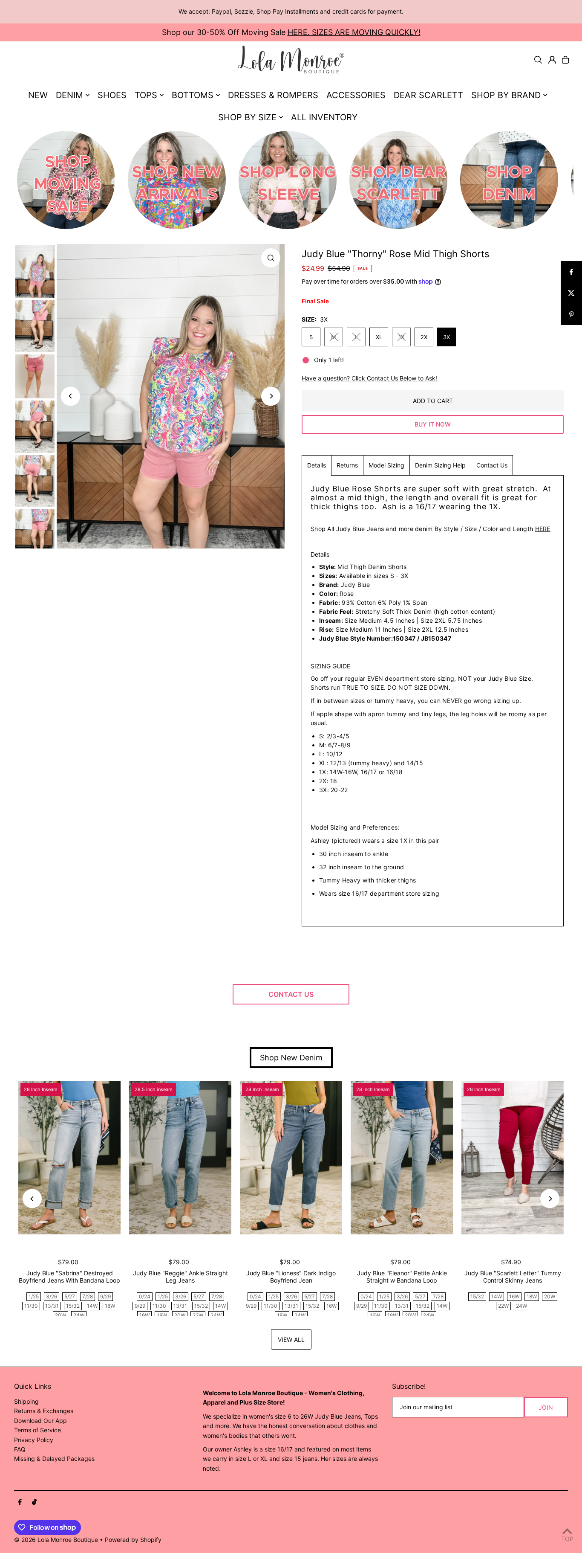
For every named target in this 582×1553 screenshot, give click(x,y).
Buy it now (433, 424)
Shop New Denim (291, 1057)
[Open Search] (538, 60)
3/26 (51, 1296)
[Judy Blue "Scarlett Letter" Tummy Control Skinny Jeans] (512, 1157)
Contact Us (491, 465)
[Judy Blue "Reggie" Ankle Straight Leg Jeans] (180, 1157)
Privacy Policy (33, 1439)
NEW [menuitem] (38, 95)
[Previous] (70, 396)
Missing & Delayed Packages (54, 1458)
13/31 (52, 1306)
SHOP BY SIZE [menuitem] (247, 117)
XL (379, 337)
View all (291, 1339)
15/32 (73, 1306)
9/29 (105, 1296)
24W (78, 1315)
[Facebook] (20, 1502)
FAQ (20, 1449)
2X (424, 337)
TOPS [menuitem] (146, 95)
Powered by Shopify (133, 1539)
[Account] (552, 60)
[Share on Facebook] (571, 271)
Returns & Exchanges (43, 1410)
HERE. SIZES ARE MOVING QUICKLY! (354, 32)
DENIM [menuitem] (69, 95)
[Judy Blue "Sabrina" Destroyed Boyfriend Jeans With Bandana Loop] (69, 1157)
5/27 (69, 1296)
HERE (542, 528)
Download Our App (40, 1420)
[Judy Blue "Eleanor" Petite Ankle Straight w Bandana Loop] (402, 1157)
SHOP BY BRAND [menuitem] (506, 95)
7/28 (87, 1296)
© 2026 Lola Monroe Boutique (56, 1539)
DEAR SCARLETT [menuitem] (428, 95)
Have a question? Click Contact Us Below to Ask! (369, 378)
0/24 (144, 1296)
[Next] (270, 396)
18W (110, 1306)
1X (401, 337)
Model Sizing (386, 465)
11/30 (31, 1306)
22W (198, 1315)
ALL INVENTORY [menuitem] (324, 117)
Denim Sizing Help (440, 465)
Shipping (26, 1401)
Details (316, 465)
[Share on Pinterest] (571, 314)
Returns (347, 465)
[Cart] (565, 60)
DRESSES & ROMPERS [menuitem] (273, 95)
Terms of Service (37, 1430)
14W (92, 1306)
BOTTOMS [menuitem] (192, 95)
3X (446, 337)
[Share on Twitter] (571, 293)
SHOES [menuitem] (112, 95)
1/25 (34, 1296)
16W (144, 1315)
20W (60, 1315)
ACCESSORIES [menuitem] (356, 95)
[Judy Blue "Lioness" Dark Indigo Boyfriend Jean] (291, 1157)
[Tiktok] (34, 1502)
